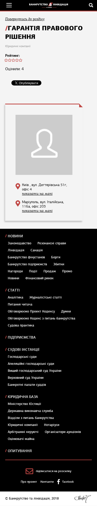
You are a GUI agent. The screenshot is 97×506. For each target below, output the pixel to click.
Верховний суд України (25, 378)
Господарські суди (22, 357)
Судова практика (21, 325)
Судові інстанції (23, 349)
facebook (68, 481)
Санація (37, 250)
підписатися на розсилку (53, 471)
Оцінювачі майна (21, 439)
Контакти (47, 481)
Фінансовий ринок (39, 278)
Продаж (49, 271)
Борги (55, 257)
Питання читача (20, 304)
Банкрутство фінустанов (26, 257)
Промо (67, 271)
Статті (14, 290)
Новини (15, 236)
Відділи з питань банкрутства (31, 418)
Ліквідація (16, 250)
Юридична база (23, 397)
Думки (66, 311)
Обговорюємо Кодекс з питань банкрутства (41, 318)
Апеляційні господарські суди (31, 364)
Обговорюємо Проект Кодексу (31, 311)
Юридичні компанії (23, 425)
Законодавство (19, 243)
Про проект (29, 481)
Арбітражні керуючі (23, 432)
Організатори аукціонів (63, 432)
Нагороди (15, 271)
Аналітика (15, 297)
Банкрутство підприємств (27, 264)
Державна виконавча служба (30, 411)
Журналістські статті (45, 297)
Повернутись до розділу (24, 19)
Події (33, 271)
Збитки (58, 264)
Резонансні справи (52, 243)
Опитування (20, 451)
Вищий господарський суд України (34, 371)
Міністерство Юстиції (24, 404)
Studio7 (82, 498)
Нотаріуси (51, 425)
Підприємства (22, 337)
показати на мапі (37, 193)
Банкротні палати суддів (27, 385)
